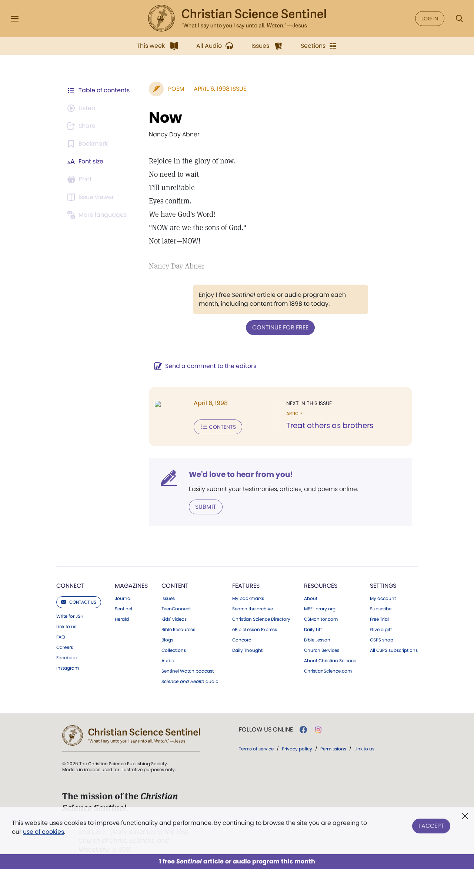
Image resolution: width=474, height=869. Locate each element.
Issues (168, 598)
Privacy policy (297, 749)
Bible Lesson (317, 640)
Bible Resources (178, 629)
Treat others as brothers (329, 425)
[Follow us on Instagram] (318, 729)
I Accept (431, 826)
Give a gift (381, 629)
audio (189, 681)
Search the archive (252, 609)
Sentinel (123, 609)
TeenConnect (176, 609)
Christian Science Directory (261, 619)
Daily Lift (313, 629)
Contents (222, 427)
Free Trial (379, 619)
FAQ (60, 637)
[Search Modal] (459, 19)
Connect (70, 585)
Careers (64, 647)
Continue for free (280, 327)
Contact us (82, 602)
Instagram (67, 668)
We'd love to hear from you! (241, 474)
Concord (241, 640)
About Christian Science (330, 661)
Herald (122, 619)
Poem (176, 88)
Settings (383, 585)
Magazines (131, 585)
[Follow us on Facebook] (303, 729)
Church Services (321, 650)
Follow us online (266, 730)
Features (246, 585)
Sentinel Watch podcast (187, 671)
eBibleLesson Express (254, 629)
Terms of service (256, 749)
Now (165, 117)
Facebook (67, 658)
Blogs (167, 640)
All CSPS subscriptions (394, 650)
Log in (429, 18)
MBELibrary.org (320, 609)
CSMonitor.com (321, 619)
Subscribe (380, 609)
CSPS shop (381, 640)
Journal (123, 598)
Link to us (66, 626)
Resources (320, 585)
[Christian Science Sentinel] (237, 18)
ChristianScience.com (328, 671)
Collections (173, 650)
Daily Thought (247, 650)
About (310, 598)
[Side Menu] (15, 19)
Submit (205, 507)
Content (174, 585)
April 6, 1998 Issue (220, 88)
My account (383, 598)
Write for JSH (69, 616)
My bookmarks (248, 598)
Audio (167, 661)
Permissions (333, 749)
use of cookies (43, 831)
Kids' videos (174, 619)
